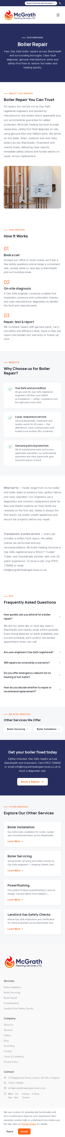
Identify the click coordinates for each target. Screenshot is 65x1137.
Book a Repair (30, 781)
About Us (8, 1024)
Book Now (9, 1046)
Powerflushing (11, 1003)
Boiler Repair (10, 998)
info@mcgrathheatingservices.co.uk (25, 569)
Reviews (8, 1030)
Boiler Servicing (16, 729)
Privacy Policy (11, 1062)
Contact (8, 1051)
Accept (24, 1131)
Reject (9, 1131)
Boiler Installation (46, 729)
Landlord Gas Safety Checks (18, 1008)
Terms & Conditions (14, 1056)
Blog (6, 1040)
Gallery (7, 1035)
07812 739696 (52, 762)
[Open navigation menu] (58, 15)
